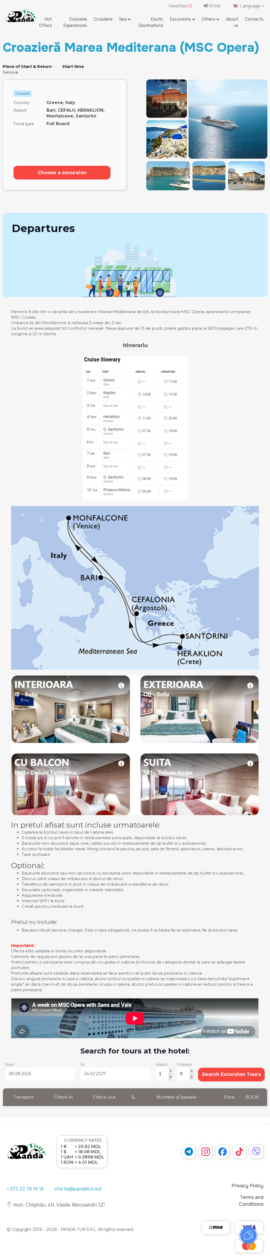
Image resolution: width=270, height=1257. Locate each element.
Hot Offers (45, 22)
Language (250, 6)
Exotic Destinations (150, 22)
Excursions (180, 19)
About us (232, 22)
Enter (214, 6)
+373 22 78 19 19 (25, 1189)
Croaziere (103, 19)
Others (208, 19)
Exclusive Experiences (75, 22)
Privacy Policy (247, 1186)
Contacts (254, 19)
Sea (123, 19)
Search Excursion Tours (231, 1074)
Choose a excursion (62, 173)
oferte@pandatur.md (77, 1189)
